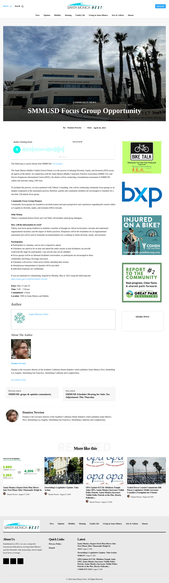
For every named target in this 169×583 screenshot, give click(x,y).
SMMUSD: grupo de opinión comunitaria (29, 394)
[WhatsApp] (151, 323)
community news (84, 102)
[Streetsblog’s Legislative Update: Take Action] (63, 470)
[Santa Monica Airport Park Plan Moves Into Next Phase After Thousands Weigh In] (22, 470)
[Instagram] (13, 561)
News (80, 549)
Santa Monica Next (38, 314)
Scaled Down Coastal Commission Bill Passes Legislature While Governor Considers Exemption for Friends (144, 490)
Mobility (81, 556)
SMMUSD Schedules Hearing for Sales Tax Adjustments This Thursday (88, 395)
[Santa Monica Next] (84, 6)
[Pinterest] (145, 323)
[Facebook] (133, 323)
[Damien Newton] (12, 415)
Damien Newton (74, 128)
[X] (139, 323)
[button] (20, 6)
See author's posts (18, 380)
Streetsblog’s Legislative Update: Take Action (97, 553)
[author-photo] (5, 494)
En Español (57, 164)
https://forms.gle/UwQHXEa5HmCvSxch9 (29, 279)
